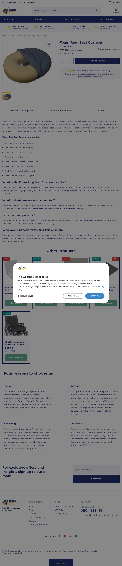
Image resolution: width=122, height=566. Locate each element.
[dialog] (61, 283)
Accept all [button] (95, 296)
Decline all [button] (73, 296)
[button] (25, 296)
